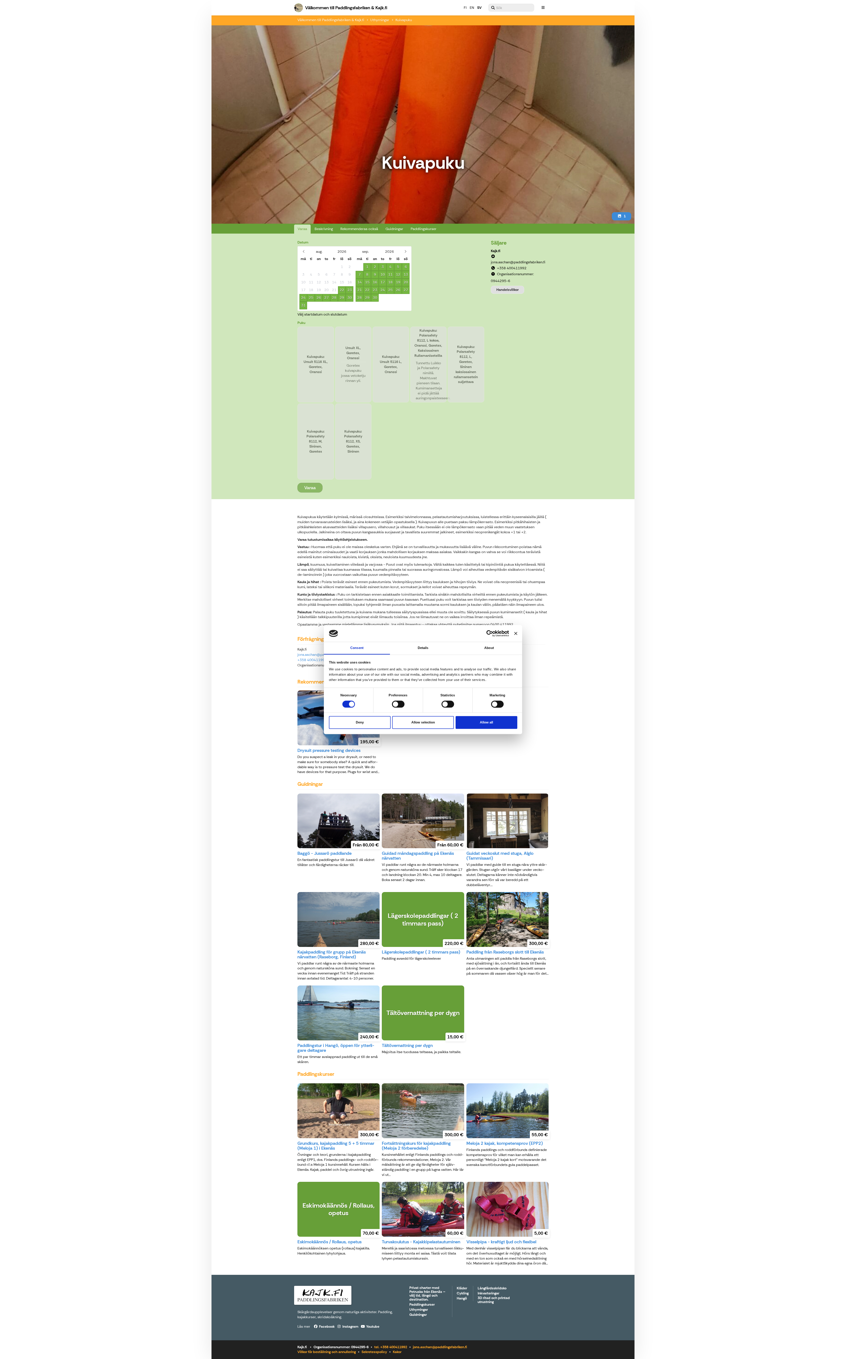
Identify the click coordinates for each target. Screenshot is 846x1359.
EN (472, 7)
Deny (360, 722)
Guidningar (394, 229)
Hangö (462, 1298)
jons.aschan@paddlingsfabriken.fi (440, 1347)
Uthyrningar (379, 20)
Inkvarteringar (488, 1293)
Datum (302, 242)
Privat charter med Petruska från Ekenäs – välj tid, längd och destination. (427, 1294)
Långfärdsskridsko (492, 1288)
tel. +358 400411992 (390, 1347)
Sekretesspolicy (374, 1352)
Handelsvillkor (507, 289)
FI (465, 7)
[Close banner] (515, 633)
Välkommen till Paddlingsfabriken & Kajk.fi (330, 20)
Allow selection (423, 722)
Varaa (302, 229)
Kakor (397, 1352)
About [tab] (489, 648)
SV (479, 7)
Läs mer (303, 1326)
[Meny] (543, 7)
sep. (365, 251)
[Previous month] (303, 252)
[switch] (398, 704)
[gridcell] (303, 267)
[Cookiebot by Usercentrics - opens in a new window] (489, 633)
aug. (319, 251)
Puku (301, 322)
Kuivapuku (403, 20)
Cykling (463, 1293)
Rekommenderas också (359, 229)
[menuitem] (511, 8)
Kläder (462, 1288)
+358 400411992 (312, 660)
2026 (342, 251)
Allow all (486, 722)
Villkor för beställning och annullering (326, 1352)
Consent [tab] (357, 648)
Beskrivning (324, 229)
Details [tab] (423, 648)
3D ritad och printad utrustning (494, 1300)
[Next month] (405, 252)
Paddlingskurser (423, 229)
